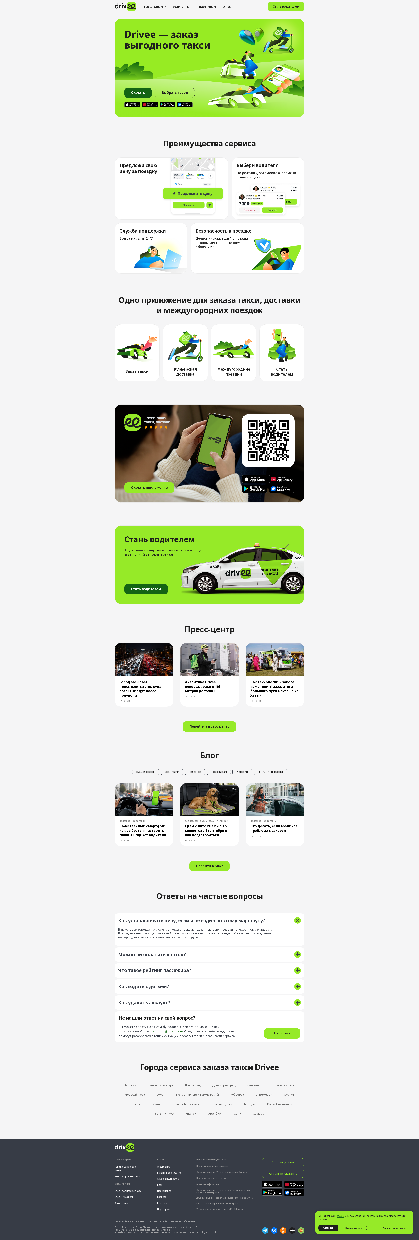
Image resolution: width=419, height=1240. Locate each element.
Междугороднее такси (127, 1176)
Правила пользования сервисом (212, 1166)
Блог (159, 1184)
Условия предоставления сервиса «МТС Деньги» (219, 1209)
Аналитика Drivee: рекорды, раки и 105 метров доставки (202, 686)
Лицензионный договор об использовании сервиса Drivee (224, 1197)
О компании (163, 1166)
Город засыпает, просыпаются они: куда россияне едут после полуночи (140, 688)
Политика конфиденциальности (211, 1159)
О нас (227, 7)
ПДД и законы (145, 772)
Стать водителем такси (128, 1190)
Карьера (161, 1196)
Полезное (195, 772)
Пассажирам (153, 7)
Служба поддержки (168, 1178)
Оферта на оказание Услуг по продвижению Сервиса (221, 1172)
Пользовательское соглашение (211, 1178)
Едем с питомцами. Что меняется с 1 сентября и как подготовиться (206, 830)
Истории (242, 772)
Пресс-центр (164, 1190)
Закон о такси (122, 1202)
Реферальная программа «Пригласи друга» (217, 1203)
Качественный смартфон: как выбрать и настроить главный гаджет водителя (142, 830)
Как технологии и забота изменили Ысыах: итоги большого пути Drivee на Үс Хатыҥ (274, 688)
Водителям (181, 7)
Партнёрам (207, 7)
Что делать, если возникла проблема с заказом (274, 828)
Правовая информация (207, 1184)
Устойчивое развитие (169, 1172)
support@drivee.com (168, 1031)
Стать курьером (124, 1196)
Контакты (162, 1202)
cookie (340, 1215)
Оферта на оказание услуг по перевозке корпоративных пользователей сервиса (223, 1191)
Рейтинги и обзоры (270, 772)
